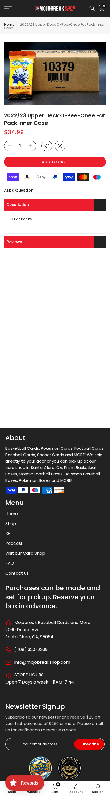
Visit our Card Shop (25, 553)
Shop (10, 524)
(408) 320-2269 (30, 649)
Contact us (17, 573)
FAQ (9, 563)
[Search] (92, 8)
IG (7, 533)
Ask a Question (18, 190)
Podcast (14, 543)
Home (9, 24)
